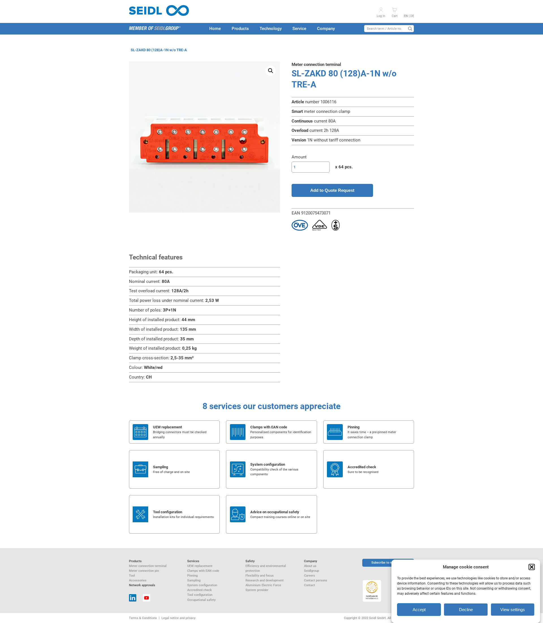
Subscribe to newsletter (388, 562)
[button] (532, 567)
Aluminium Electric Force (263, 585)
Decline (466, 609)
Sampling (194, 580)
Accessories (137, 580)
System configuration (202, 585)
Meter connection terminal (148, 566)
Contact (309, 585)
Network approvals (142, 585)
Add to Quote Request (332, 190)
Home (215, 28)
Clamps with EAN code (203, 571)
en (406, 16)
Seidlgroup (311, 571)
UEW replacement (199, 566)
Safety (250, 561)
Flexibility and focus (259, 575)
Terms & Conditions (143, 618)
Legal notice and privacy (178, 618)
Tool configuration (199, 595)
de (412, 16)
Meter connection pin (144, 571)
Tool (132, 575)
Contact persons (315, 580)
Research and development (264, 580)
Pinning (192, 575)
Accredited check (199, 590)
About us (310, 566)
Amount (299, 157)
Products (240, 28)
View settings (512, 609)
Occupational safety (201, 600)
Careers (309, 575)
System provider (256, 590)
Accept (419, 609)
